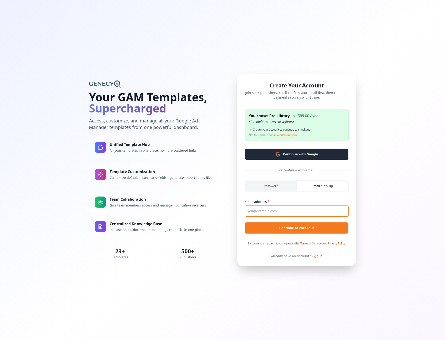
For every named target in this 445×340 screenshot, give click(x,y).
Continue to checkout (296, 228)
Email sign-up (322, 186)
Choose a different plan (282, 135)
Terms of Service (311, 243)
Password (271, 186)
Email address (256, 201)
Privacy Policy (336, 243)
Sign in (317, 256)
